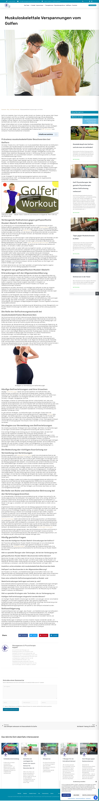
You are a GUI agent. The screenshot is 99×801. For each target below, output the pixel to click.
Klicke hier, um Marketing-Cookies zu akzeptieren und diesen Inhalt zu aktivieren (30, 197)
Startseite (3, 109)
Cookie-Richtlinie (71, 798)
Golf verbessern (47, 129)
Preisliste (74, 5)
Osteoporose (47, 759)
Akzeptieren (66, 795)
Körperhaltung (44, 227)
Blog (8, 109)
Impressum (88, 798)
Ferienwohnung (45, 793)
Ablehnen (76, 795)
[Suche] (97, 293)
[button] (96, 781)
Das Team (26, 5)
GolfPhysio (68, 5)
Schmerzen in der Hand (81, 277)
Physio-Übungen (92, 123)
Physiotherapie (37, 796)
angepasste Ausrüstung (24, 455)
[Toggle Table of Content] (55, 134)
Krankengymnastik (28, 796)
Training (50, 414)
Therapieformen (49, 5)
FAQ (39, 793)
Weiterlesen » (76, 159)
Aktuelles (25, 793)
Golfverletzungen (12, 392)
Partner (52, 793)
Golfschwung (27, 230)
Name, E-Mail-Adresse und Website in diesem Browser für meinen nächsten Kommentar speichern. (28, 706)
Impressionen (39, 5)
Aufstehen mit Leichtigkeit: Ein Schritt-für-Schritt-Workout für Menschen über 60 (29, 763)
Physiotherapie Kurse (59, 5)
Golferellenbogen (19, 546)
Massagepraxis (20, 796)
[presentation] (90, 1)
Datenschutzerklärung (80, 798)
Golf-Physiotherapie (7, 519)
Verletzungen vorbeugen (45, 527)
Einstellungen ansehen (89, 795)
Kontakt (33, 5)
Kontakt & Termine (32, 793)
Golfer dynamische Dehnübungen (38, 242)
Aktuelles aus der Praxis (90, 119)
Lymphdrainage (55, 796)
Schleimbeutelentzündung (11, 759)
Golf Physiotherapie (14, 109)
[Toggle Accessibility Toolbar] (95, 797)
